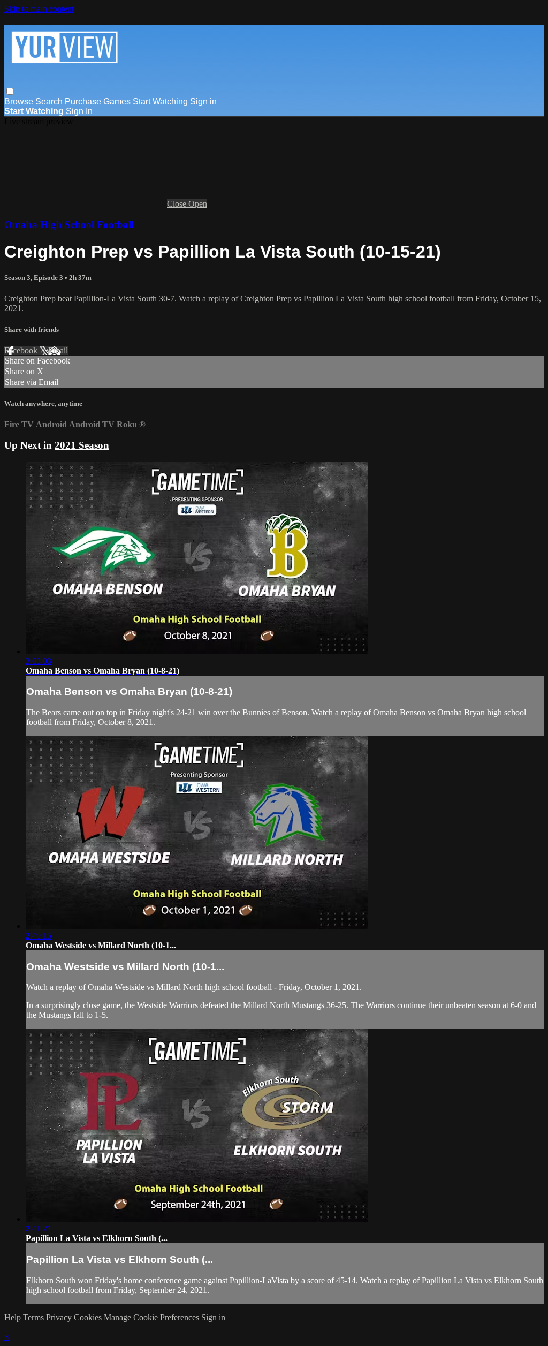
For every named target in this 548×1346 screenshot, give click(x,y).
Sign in (203, 101)
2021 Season (82, 445)
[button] (9, 91)
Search (50, 101)
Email (58, 350)
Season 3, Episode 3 (34, 278)
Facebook (22, 350)
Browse (19, 101)
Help (13, 1317)
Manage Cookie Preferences (152, 1317)
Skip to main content (39, 8)
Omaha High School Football (69, 224)
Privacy (60, 1317)
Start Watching (161, 101)
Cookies (89, 1317)
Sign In (79, 111)
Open (197, 203)
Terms (34, 1317)
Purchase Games (98, 101)
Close (177, 203)
